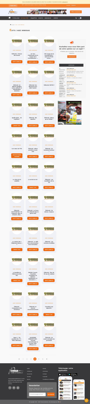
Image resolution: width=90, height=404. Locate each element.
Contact (68, 5)
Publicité (73, 5)
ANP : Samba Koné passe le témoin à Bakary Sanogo (34, 4)
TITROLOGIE (15, 18)
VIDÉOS (56, 18)
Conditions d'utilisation (48, 379)
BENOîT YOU (17, 125)
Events (44, 368)
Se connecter (76, 11)
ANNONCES (48, 18)
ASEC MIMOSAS (17, 50)
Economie (29, 374)
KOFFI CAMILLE (17, 61)
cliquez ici (64, 2)
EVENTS (40, 18)
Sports (28, 379)
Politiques (29, 371)
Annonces (45, 371)
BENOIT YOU (33, 187)
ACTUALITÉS (24, 18)
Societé (29, 376)
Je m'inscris (51, 394)
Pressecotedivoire (44, 401)
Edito (28, 368)
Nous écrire (72, 56)
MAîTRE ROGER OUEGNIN (17, 155)
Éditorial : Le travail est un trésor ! (74, 77)
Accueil (12, 24)
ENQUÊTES (34, 18)
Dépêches (71, 65)
